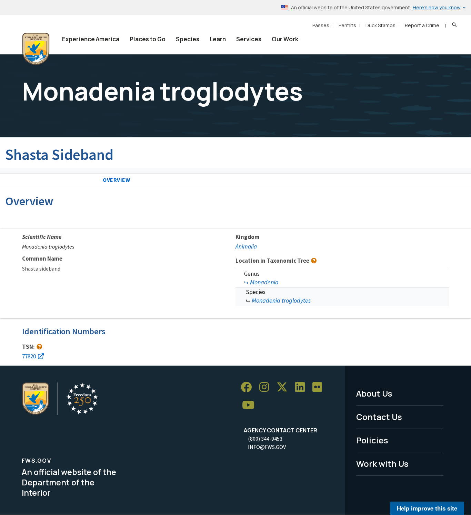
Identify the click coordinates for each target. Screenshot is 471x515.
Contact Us (379, 416)
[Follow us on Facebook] (249, 387)
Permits (347, 25)
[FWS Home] (36, 48)
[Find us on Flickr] (319, 387)
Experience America (90, 39)
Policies (372, 440)
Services (248, 39)
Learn (218, 39)
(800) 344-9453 (265, 438)
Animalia (246, 246)
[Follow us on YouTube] (250, 405)
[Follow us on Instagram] (266, 387)
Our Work (285, 39)
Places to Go (148, 39)
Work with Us (382, 463)
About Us (374, 393)
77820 (29, 356)
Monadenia (264, 282)
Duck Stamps (380, 25)
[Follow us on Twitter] (284, 387)
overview (116, 179)
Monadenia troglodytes (281, 300)
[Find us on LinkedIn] (302, 387)
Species (187, 39)
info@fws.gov (267, 446)
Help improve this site (427, 508)
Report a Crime (422, 25)
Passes (320, 25)
